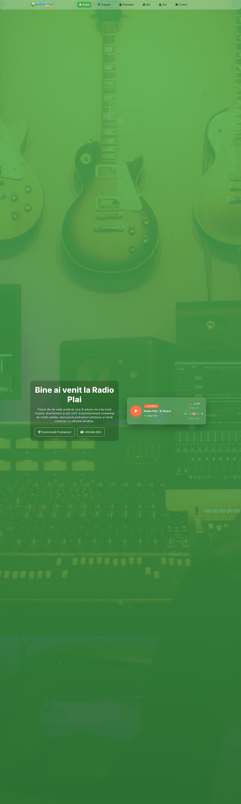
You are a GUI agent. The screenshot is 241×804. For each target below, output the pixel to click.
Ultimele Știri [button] (92, 432)
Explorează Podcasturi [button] (56, 432)
